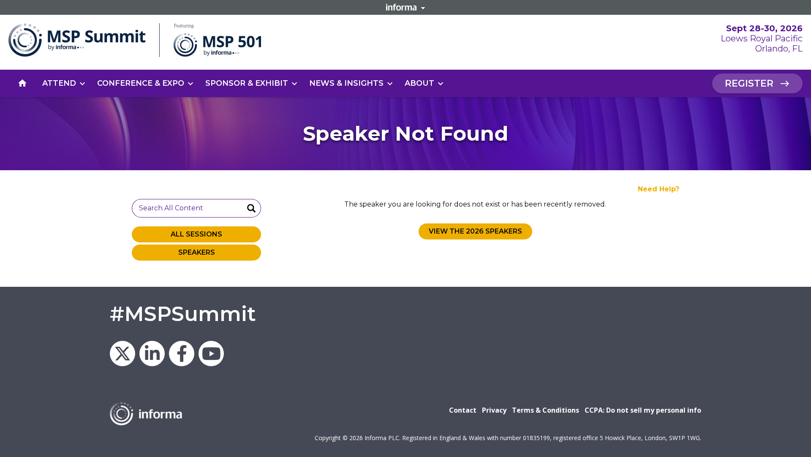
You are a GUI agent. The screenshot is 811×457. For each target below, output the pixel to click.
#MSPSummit (183, 314)
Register (749, 83)
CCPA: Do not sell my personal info (643, 410)
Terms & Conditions (545, 410)
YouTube (211, 353)
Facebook (181, 353)
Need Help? (658, 189)
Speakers (196, 252)
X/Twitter (122, 353)
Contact (462, 410)
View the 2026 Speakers (475, 231)
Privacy (494, 410)
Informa (405, 7)
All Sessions (196, 234)
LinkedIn (152, 353)
